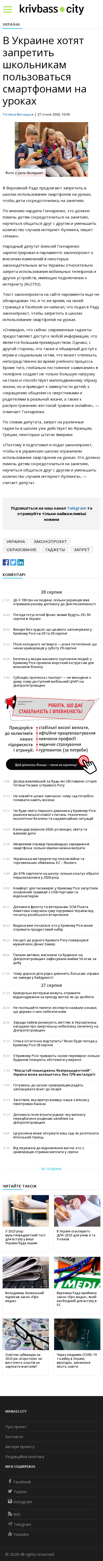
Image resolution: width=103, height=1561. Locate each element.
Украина (16, 541)
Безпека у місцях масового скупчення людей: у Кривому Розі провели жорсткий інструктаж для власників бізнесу (53, 663)
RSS (16, 1514)
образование (21, 549)
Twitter (20, 1491)
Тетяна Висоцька (18, 114)
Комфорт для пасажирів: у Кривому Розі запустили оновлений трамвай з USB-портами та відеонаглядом (55, 892)
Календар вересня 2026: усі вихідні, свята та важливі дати (50, 831)
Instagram (22, 1501)
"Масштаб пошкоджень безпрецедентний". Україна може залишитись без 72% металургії (54, 1072)
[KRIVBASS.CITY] (52, 9)
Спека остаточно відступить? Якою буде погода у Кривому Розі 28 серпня (55, 1043)
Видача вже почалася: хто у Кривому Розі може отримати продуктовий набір (53, 927)
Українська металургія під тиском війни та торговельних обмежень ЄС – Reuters (48, 861)
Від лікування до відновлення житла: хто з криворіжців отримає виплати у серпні (48, 1150)
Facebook (22, 1481)
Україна (11, 24)
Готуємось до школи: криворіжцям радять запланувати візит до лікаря (48, 1087)
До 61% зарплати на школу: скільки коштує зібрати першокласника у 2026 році (56, 875)
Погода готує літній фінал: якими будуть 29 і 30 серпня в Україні (51, 617)
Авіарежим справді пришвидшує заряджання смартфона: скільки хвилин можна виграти (51, 846)
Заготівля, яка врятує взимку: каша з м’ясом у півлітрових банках (51, 1102)
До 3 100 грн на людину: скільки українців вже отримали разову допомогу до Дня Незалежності (54, 602)
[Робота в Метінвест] (51, 734)
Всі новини (51, 1169)
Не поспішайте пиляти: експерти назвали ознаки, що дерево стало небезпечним (55, 1010)
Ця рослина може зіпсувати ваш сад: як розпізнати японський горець (56, 1135)
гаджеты (55, 549)
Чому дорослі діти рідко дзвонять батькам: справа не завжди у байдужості (56, 975)
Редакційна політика (24, 1456)
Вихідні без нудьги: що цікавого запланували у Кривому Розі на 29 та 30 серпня (52, 631)
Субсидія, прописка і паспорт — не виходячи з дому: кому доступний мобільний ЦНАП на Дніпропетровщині (52, 681)
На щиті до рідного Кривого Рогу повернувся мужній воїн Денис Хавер (50, 942)
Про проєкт (16, 1426)
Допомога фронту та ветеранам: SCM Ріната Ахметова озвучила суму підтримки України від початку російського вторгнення (53, 911)
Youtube (21, 1534)
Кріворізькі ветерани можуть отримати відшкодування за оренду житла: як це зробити (53, 995)
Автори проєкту (20, 1446)
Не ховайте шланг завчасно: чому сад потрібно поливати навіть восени (53, 798)
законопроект (50, 541)
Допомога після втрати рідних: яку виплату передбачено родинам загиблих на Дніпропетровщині (49, 1118)
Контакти (14, 1436)
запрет (82, 549)
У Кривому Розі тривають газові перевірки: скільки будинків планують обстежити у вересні (56, 1058)
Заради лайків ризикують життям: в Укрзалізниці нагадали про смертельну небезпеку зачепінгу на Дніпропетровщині (55, 1026)
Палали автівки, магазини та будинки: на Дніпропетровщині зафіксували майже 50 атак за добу (54, 959)
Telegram (76, 508)
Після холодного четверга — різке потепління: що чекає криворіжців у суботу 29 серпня (55, 646)
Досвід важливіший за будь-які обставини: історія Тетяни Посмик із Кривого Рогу (55, 783)
